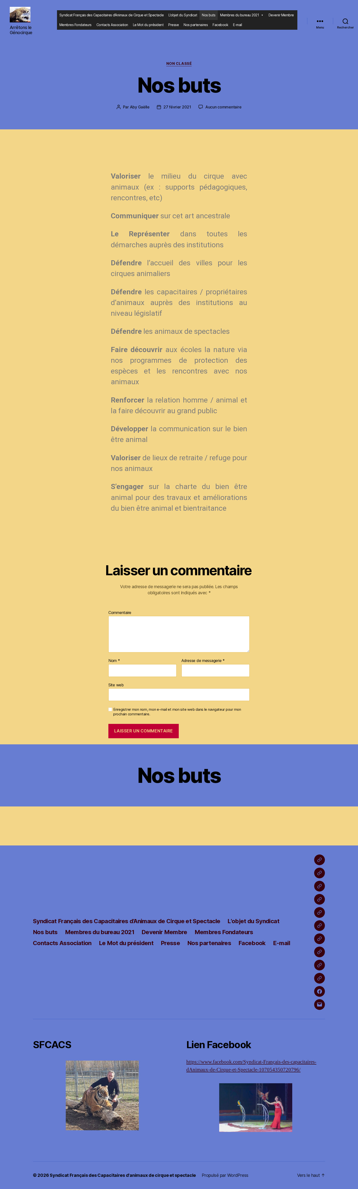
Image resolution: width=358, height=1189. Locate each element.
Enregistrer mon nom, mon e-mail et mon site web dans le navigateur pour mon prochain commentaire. (177, 711)
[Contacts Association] (319, 938)
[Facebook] (319, 991)
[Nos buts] (319, 886)
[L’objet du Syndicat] (319, 873)
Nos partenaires (196, 25)
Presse (173, 25)
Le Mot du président (148, 25)
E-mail (237, 25)
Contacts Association (112, 25)
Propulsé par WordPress (225, 1175)
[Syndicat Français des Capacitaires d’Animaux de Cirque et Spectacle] (319, 859)
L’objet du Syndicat (183, 15)
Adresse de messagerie (203, 661)
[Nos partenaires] (319, 978)
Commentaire (119, 613)
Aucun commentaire (223, 107)
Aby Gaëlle (140, 107)
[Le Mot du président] (319, 952)
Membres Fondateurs (75, 25)
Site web (116, 684)
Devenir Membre (281, 15)
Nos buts (208, 15)
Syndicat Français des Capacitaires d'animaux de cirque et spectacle (123, 1175)
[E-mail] (319, 1004)
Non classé (179, 63)
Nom (114, 661)
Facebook (220, 25)
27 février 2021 (177, 107)
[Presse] (319, 965)
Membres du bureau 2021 (239, 15)
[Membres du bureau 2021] (319, 899)
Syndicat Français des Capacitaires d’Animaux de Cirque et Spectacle (111, 15)
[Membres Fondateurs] (319, 925)
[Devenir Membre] (319, 912)
